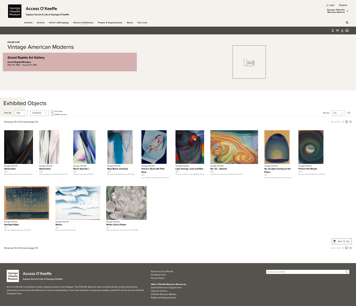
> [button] (339, 121)
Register (343, 5)
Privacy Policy (157, 278)
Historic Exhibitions (83, 22)
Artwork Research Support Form (166, 287)
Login (331, 5)
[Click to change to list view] (350, 121)
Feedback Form (158, 274)
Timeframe (36, 112)
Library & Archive (159, 290)
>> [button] (343, 121)
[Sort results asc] (349, 113)
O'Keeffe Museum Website (163, 294)
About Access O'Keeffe (162, 271)
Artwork (28, 22)
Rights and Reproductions (163, 297)
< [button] (335, 121)
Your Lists (142, 22)
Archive (41, 22)
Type (18, 112)
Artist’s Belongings (59, 22)
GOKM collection (61, 115)
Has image (58, 111)
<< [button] (332, 121)
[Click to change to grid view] (346, 121)
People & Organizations (110, 22)
